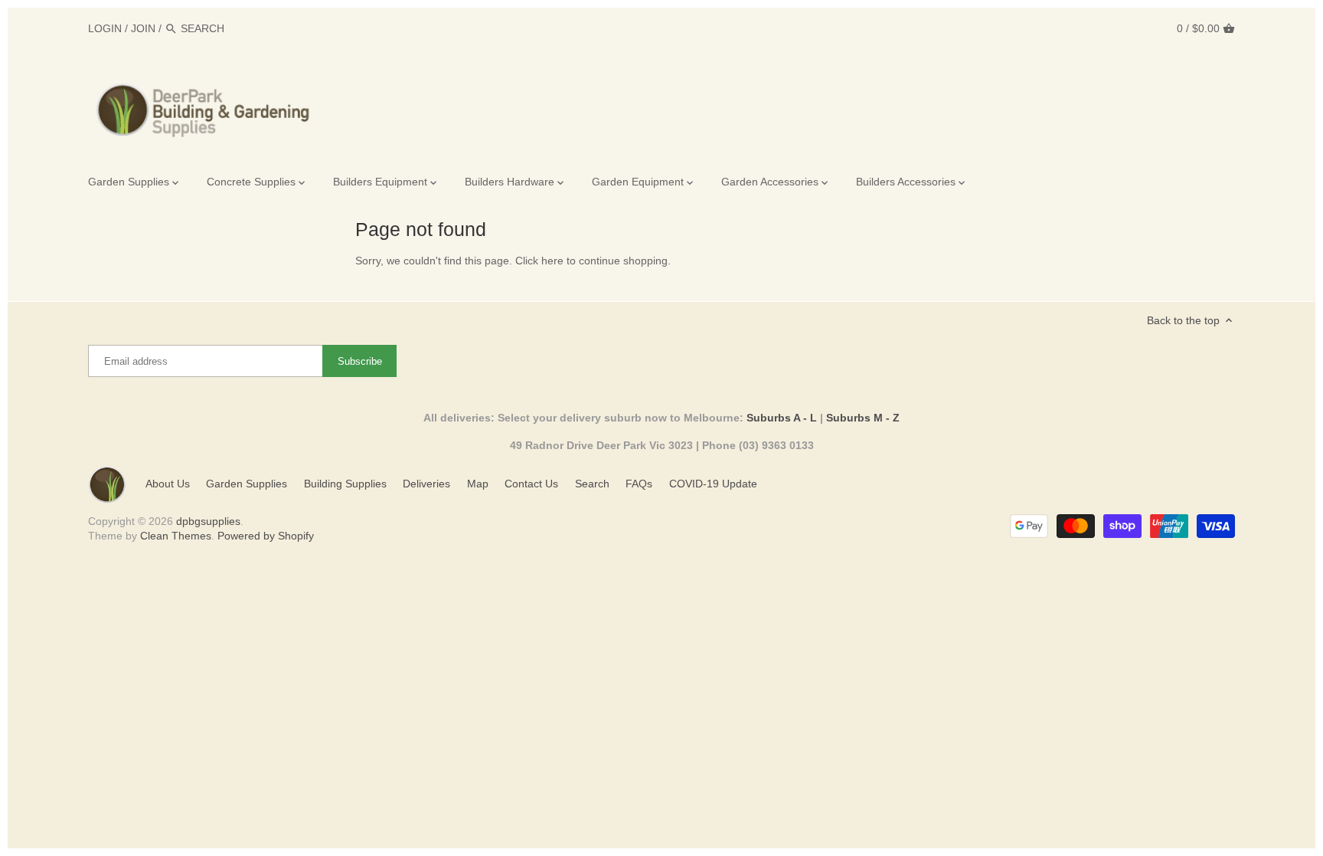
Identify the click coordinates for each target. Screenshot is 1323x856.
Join (143, 28)
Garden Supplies (246, 483)
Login (105, 28)
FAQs (639, 483)
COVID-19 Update (713, 483)
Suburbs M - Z (863, 418)
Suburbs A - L (781, 418)
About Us (167, 483)
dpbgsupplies (208, 521)
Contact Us (531, 483)
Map (477, 483)
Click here (539, 260)
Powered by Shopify (265, 536)
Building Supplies (345, 483)
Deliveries (426, 483)
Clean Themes (175, 536)
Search (592, 483)
